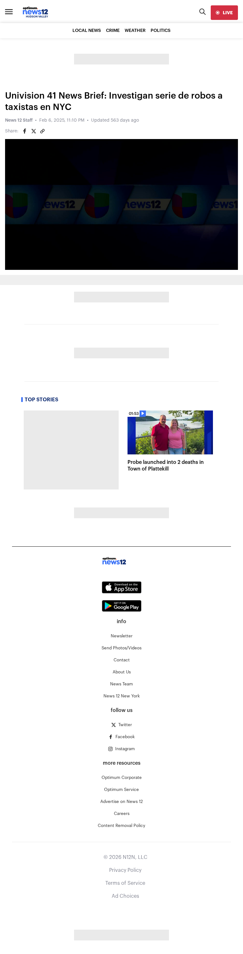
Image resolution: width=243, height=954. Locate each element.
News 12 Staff (19, 120)
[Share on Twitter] (33, 131)
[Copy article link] (42, 131)
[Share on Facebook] (24, 131)
